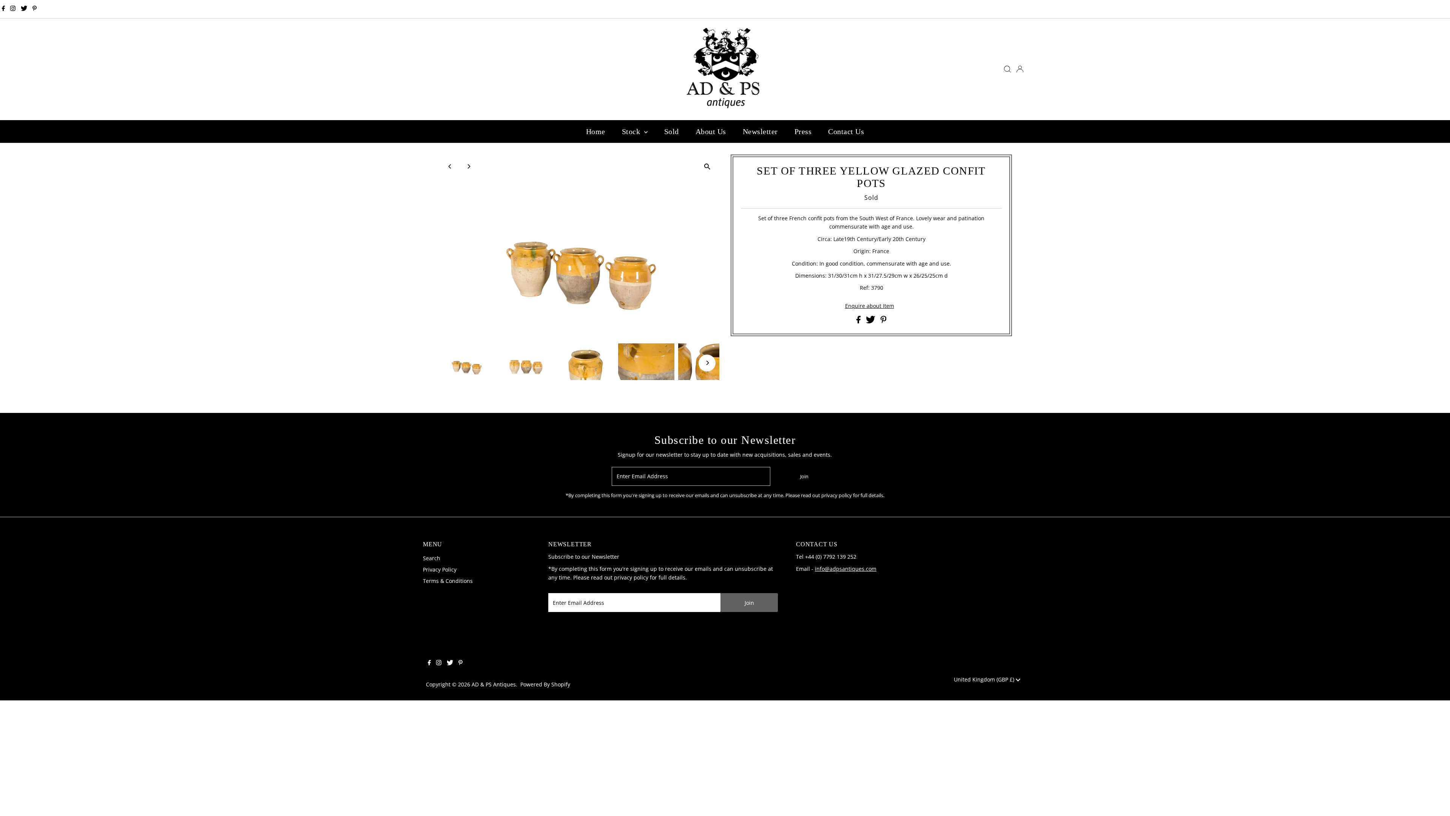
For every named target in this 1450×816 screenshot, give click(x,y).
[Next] (468, 166)
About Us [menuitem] (711, 131)
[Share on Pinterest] (884, 321)
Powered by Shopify (545, 684)
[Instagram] (12, 9)
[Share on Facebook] (859, 321)
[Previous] (450, 166)
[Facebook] (3, 9)
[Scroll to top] (1434, 800)
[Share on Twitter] (871, 321)
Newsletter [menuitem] (760, 131)
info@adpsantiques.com (845, 568)
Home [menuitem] (595, 131)
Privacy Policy (440, 569)
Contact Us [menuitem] (846, 131)
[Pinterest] (35, 9)
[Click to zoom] (707, 166)
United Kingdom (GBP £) (985, 679)
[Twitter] (24, 9)
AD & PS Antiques (494, 684)
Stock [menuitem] (632, 131)
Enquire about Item (869, 306)
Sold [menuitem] (671, 131)
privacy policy (631, 577)
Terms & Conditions (448, 580)
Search (431, 558)
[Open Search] (1007, 69)
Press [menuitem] (803, 131)
